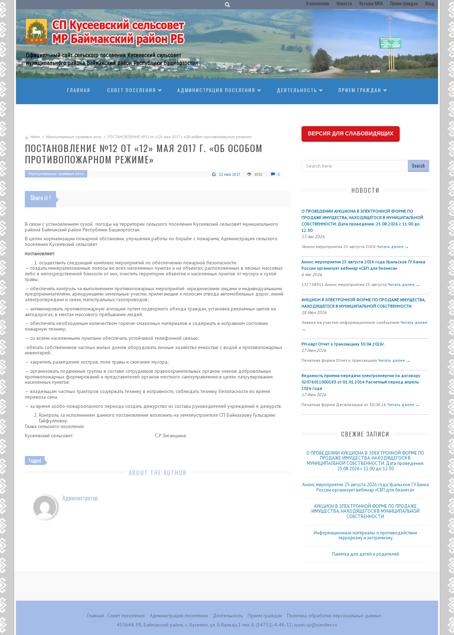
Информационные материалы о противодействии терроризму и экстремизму (365, 535)
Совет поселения (131, 90)
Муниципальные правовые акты (73, 136)
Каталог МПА (371, 3)
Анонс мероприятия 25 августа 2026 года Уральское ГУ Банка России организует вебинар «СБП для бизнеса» (365, 487)
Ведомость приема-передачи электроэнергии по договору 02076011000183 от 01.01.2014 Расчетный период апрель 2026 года (360, 382)
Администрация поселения (216, 90)
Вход (429, 3)
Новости (344, 3)
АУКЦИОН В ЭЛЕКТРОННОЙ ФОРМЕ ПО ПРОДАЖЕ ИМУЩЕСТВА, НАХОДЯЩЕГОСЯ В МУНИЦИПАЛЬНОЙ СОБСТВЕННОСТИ (365, 511)
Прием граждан (404, 3)
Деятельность (297, 90)
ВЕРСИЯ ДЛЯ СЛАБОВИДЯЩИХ (350, 133)
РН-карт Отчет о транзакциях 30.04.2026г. (343, 344)
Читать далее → (393, 246)
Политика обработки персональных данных (334, 615)
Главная (78, 90)
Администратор (80, 498)
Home (35, 136)
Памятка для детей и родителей (365, 554)
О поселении (317, 3)
